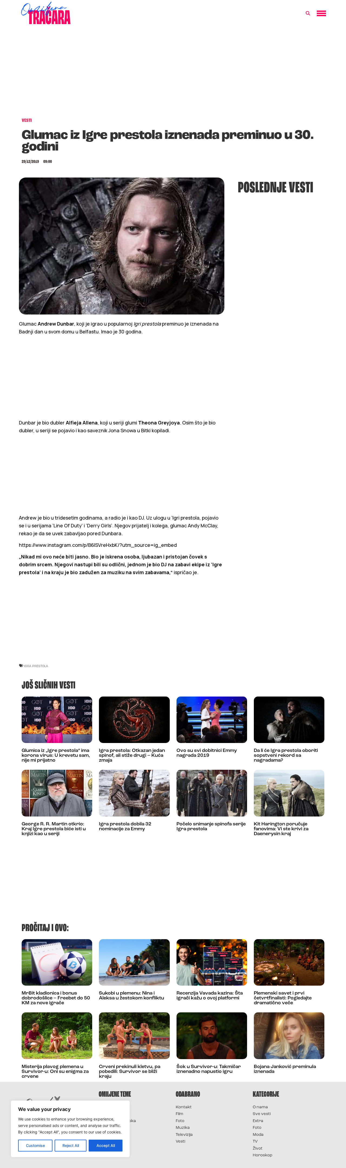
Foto (180, 1121)
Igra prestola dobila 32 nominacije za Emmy (125, 827)
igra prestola (36, 666)
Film (179, 1114)
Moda (258, 1135)
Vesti (180, 1142)
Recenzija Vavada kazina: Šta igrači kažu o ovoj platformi (210, 996)
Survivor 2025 (113, 1114)
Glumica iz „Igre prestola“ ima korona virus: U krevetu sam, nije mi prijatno (56, 755)
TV (255, 1142)
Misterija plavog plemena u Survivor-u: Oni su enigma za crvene (55, 1072)
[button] (308, 13)
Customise (35, 1145)
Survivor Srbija (114, 1128)
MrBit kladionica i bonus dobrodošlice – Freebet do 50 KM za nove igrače (56, 998)
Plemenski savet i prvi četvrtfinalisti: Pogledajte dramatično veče (283, 998)
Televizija (184, 1135)
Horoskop (262, 1155)
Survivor (108, 1107)
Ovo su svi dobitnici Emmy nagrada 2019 (207, 753)
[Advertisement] (173, 74)
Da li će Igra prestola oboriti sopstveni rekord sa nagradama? (286, 755)
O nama (260, 1107)
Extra (258, 1121)
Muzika (183, 1128)
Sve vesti (262, 1114)
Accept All (106, 1145)
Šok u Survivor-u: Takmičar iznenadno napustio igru (209, 1069)
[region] (70, 1128)
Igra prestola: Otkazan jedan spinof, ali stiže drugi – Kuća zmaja (132, 755)
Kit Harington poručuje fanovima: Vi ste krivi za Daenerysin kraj (281, 829)
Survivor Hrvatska (117, 1121)
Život (257, 1149)
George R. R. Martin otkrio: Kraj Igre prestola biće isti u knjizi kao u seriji (54, 829)
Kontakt (184, 1107)
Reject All (70, 1145)
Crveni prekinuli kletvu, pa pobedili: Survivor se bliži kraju (129, 1072)
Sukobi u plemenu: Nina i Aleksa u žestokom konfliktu (131, 996)
